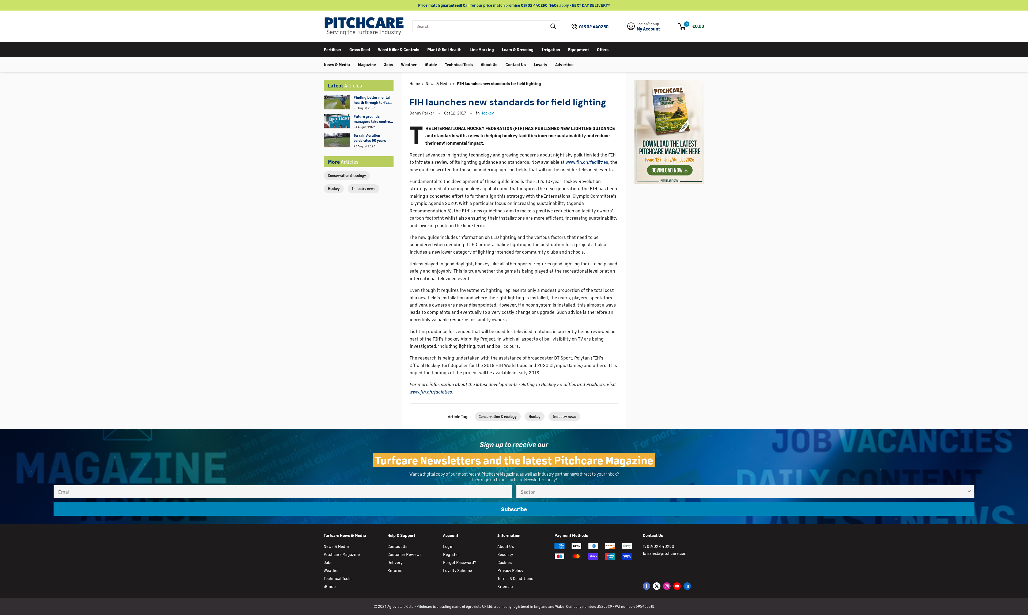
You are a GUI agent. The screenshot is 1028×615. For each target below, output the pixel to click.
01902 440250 (594, 27)
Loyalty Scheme (457, 570)
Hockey (334, 188)
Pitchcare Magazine (342, 554)
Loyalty (540, 64)
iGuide (431, 64)
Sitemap (505, 586)
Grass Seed (359, 49)
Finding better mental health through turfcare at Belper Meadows (373, 100)
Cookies (504, 562)
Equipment (578, 49)
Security (505, 554)
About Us (489, 64)
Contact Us (515, 64)
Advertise (564, 64)
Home (415, 83)
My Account (648, 29)
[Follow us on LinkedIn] (687, 586)
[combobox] (480, 26)
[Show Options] (969, 491)
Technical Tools (459, 64)
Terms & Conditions (515, 578)
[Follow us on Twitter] (656, 586)
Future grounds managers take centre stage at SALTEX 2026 (372, 119)
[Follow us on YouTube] (677, 586)
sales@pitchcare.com (667, 553)
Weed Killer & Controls (398, 49)
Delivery (395, 562)
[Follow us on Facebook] (646, 586)
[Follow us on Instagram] (667, 586)
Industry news (363, 188)
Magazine (367, 64)
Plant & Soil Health (444, 49)
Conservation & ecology (347, 175)
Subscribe (514, 509)
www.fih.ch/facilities (587, 162)
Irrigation (551, 49)
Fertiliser (332, 49)
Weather (409, 64)
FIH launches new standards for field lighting (498, 83)
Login (448, 546)
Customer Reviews (404, 554)
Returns (394, 570)
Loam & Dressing (518, 49)
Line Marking (482, 49)
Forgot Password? (459, 562)
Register (451, 554)
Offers (603, 49)
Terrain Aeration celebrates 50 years (370, 138)
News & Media (337, 64)
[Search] (553, 26)
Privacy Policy (510, 570)
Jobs (388, 64)
